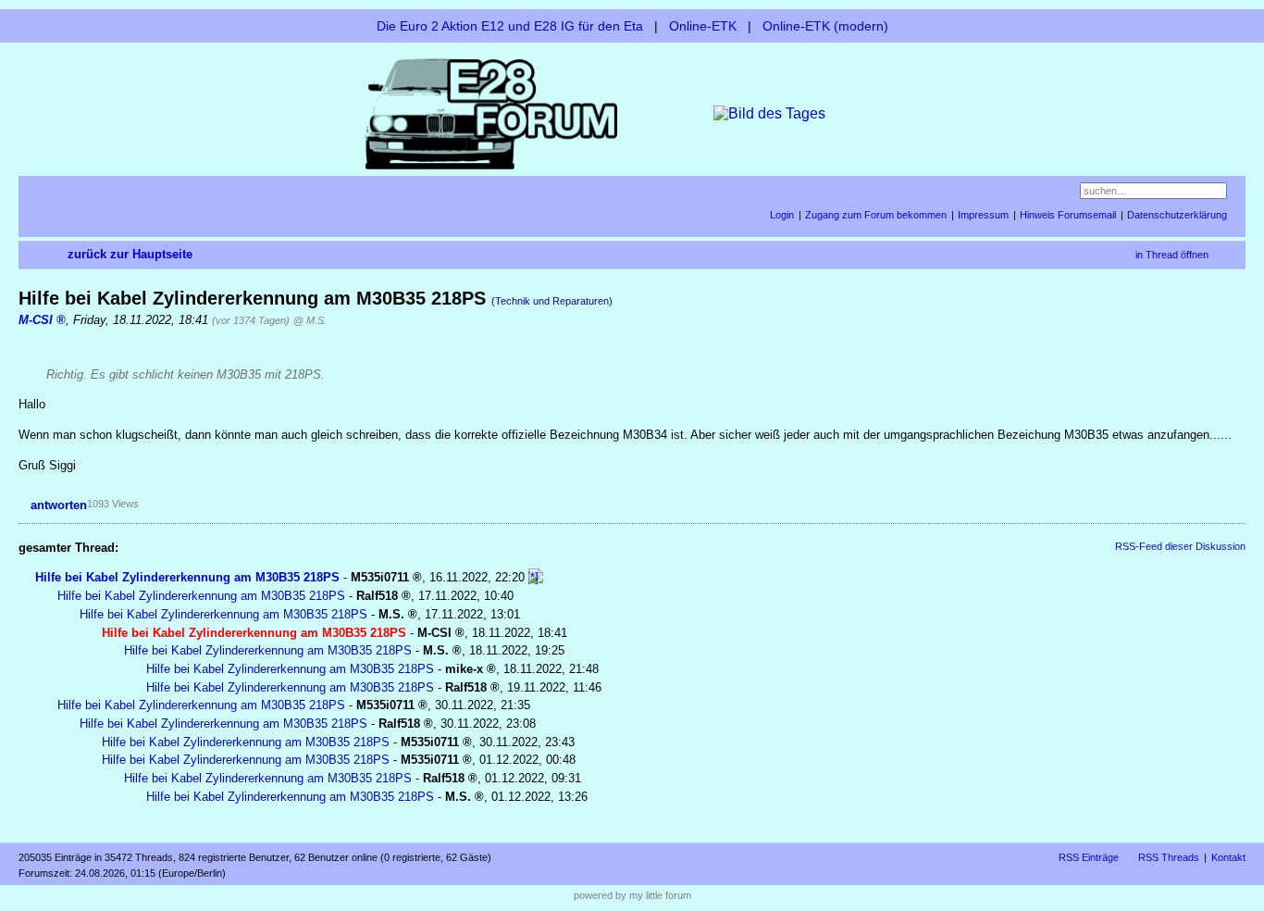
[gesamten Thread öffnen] (535, 577)
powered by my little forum (632, 895)
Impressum (983, 214)
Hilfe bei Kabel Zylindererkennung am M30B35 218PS (187, 577)
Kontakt (1228, 857)
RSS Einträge (1089, 857)
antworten (59, 505)
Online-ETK (703, 26)
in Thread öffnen (1171, 254)
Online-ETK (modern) (825, 26)
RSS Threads (1168, 857)
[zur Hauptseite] (631, 112)
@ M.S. (310, 320)
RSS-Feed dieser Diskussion (1180, 546)
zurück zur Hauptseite (130, 254)
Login (782, 214)
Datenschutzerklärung (1177, 214)
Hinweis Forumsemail (1068, 214)
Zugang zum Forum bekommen (876, 214)
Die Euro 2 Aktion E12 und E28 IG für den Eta (510, 26)
